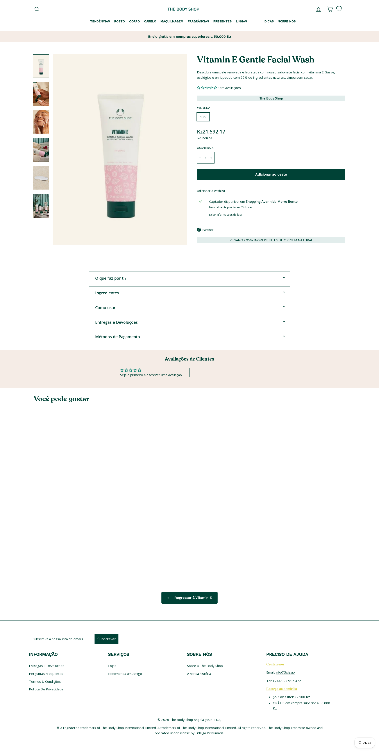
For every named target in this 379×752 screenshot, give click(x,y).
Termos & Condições (45, 681)
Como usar (105, 307)
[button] (207, 87)
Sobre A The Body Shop (205, 665)
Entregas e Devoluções (116, 322)
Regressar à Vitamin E (192, 598)
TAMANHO (203, 108)
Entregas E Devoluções (46, 665)
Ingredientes (107, 292)
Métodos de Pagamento (117, 336)
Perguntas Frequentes (46, 673)
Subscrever (106, 638)
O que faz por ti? (110, 278)
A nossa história (199, 673)
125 (203, 117)
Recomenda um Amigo (125, 673)
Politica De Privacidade (46, 689)
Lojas (112, 665)
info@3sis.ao (285, 672)
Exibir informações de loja (225, 215)
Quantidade (205, 148)
